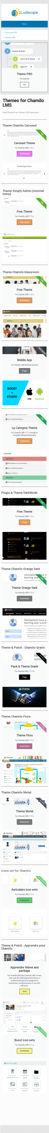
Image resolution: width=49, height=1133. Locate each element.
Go (24, 84)
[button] (24, 32)
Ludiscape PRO (11, 33)
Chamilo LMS (10, 38)
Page (24, 371)
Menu (24, 24)
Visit (25, 991)
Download (24, 154)
